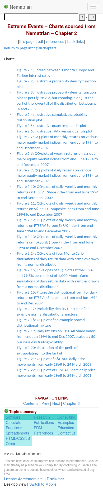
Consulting (66, 417)
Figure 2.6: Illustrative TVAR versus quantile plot (54, 132)
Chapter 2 (71, 403)
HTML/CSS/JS (18, 438)
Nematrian (20, 6)
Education (66, 427)
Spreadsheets (17, 433)
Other (10, 443)
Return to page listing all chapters (30, 48)
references (55, 41)
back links (75, 41)
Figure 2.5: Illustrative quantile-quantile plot (51, 126)
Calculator (14, 422)
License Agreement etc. (24, 478)
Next (56, 403)
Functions (14, 427)
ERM (38, 427)
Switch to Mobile (43, 484)
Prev (45, 403)
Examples (66, 422)
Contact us (67, 433)
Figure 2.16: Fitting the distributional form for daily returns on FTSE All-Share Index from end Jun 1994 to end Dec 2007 (57, 298)
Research (42, 417)
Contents (30, 403)
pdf (40, 41)
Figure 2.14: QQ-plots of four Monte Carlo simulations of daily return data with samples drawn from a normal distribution (58, 259)
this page (27, 41)
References (43, 433)
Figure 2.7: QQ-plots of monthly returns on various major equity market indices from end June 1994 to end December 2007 (57, 142)
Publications (44, 422)
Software (13, 417)
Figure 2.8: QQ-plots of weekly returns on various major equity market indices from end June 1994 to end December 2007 (57, 159)
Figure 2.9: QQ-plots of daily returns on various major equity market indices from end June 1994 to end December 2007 (57, 176)
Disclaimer (55, 478)
